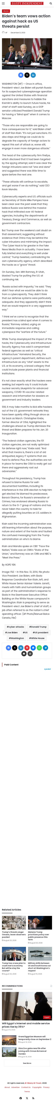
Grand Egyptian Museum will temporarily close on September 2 (34, 1038)
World (6, 11)
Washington (17, 638)
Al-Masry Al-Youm (33, 1083)
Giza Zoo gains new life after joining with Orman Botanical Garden (32, 1051)
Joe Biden (12, 632)
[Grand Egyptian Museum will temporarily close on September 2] (9, 1040)
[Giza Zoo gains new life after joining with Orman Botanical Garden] (9, 1052)
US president (41, 632)
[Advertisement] (27, 789)
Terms (27, 1091)
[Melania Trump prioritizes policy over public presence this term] (40, 923)
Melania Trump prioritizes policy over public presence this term (38, 936)
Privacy (46, 1087)
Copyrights (37, 1087)
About (7, 1087)
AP (6, 32)
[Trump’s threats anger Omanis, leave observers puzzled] (14, 923)
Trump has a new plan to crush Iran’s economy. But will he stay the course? (14, 967)
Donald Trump (39, 626)
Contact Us (26, 1087)
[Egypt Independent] (27, 3)
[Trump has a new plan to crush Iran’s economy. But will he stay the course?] (14, 953)
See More (27, 1063)
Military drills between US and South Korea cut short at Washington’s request (39, 967)
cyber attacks (16, 626)
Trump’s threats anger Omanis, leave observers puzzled (14, 934)
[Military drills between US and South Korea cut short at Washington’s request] (40, 953)
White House (37, 638)
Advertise (15, 1087)
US (26, 632)
